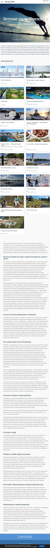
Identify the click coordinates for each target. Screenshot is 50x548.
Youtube (31, 537)
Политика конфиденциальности (25, 543)
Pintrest (28, 537)
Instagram (25, 537)
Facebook (19, 537)
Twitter (22, 537)
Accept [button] (41, 546)
